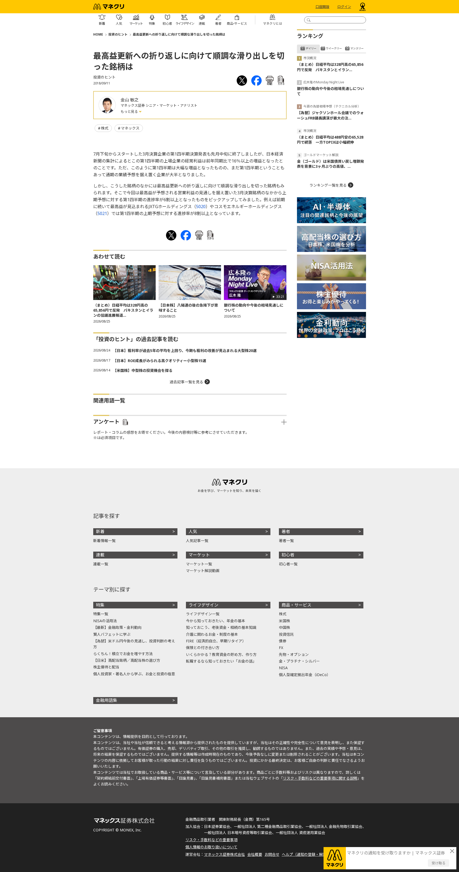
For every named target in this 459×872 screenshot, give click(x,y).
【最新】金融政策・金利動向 (117, 627)
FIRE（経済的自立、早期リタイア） (216, 640)
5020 (201, 206)
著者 (286, 531)
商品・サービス (296, 605)
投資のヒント (118, 34)
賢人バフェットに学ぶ (111, 634)
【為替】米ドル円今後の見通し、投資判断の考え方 (134, 643)
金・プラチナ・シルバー (299, 661)
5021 (102, 213)
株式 (104, 128)
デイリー (311, 48)
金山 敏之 (130, 100)
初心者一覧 (288, 563)
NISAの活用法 (105, 620)
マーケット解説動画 (202, 570)
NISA (283, 667)
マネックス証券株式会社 (224, 854)
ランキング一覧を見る (328, 185)
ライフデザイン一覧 (202, 613)
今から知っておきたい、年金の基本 (215, 620)
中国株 (284, 627)
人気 (193, 531)
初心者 (288, 555)
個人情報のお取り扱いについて (211, 846)
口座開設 (322, 6)
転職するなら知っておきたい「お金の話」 (221, 661)
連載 (100, 555)
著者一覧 (286, 540)
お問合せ (272, 854)
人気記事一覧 (197, 540)
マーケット (199, 555)
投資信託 (286, 634)
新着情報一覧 (104, 540)
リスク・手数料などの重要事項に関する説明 (320, 778)
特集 (100, 605)
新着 (100, 531)
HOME (98, 34)
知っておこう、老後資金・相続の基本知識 (221, 627)
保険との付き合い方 (202, 647)
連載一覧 (100, 563)
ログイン (344, 6)
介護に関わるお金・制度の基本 (212, 634)
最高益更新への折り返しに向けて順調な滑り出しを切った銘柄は (179, 34)
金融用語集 (106, 700)
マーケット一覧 (199, 563)
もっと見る (130, 111)
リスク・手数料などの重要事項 (211, 839)
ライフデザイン (203, 605)
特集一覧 (100, 613)
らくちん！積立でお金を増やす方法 (123, 653)
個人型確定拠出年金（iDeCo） (304, 674)
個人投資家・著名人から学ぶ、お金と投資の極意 (134, 673)
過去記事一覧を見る (186, 381)
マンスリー (357, 48)
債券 (282, 640)
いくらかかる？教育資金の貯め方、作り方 (221, 654)
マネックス (130, 128)
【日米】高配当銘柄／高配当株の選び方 (126, 660)
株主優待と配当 (106, 666)
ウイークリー (334, 48)
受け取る (438, 863)
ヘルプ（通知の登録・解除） (306, 854)
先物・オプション (294, 654)
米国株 (284, 620)
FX (281, 647)
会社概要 (254, 854)
